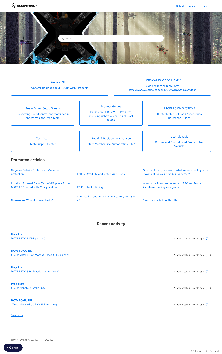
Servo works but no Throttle (160, 200)
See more (17, 315)
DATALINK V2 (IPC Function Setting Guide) (35, 271)
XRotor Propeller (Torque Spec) (28, 287)
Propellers (17, 283)
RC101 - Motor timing (90, 187)
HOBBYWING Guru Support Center (32, 340)
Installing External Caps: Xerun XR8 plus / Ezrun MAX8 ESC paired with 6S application (40, 185)
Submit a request (186, 5)
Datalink (16, 234)
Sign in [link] (203, 5)
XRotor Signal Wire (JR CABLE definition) (34, 304)
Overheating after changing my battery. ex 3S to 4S (106, 198)
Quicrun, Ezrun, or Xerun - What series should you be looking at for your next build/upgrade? (175, 172)
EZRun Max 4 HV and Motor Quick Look (101, 174)
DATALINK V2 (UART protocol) (28, 238)
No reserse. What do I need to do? (32, 200)
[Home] (24, 6)
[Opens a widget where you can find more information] (13, 348)
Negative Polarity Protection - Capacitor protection (35, 172)
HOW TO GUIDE (21, 250)
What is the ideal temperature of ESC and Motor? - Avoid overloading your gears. (174, 185)
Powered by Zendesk (207, 351)
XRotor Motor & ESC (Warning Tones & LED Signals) (40, 254)
